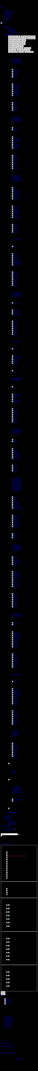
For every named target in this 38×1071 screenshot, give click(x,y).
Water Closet (15, 733)
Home (6, 10)
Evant (13, 772)
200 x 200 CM (16, 550)
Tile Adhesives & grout (24, 50)
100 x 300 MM (16, 548)
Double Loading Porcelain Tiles (17, 40)
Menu (3, 7)
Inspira (14, 771)
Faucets (21, 52)
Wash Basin (15, 731)
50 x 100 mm (16, 674)
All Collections (12, 812)
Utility (6, 18)
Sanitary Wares (13, 52)
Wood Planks (31, 38)
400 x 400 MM (16, 380)
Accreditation (12, 31)
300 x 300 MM (16, 378)
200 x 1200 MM (16, 614)
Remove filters (5, 844)
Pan (13, 736)
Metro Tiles (27, 48)
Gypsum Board (16, 787)
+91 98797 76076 (6, 1043)
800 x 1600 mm (16, 181)
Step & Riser (12, 50)
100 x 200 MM (16, 546)
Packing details (12, 822)
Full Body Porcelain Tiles (28, 36)
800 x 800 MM (16, 119)
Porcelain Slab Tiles (14, 36)
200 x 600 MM (16, 483)
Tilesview (11, 824)
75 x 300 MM (16, 545)
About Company (9, 11)
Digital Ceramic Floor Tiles (16, 46)
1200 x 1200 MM (17, 61)
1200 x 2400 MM (17, 62)
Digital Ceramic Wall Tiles (16, 48)
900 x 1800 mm (16, 59)
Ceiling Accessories (17, 792)
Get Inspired (8, 16)
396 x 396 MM (16, 431)
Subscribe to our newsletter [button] (9, 1052)
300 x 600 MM (16, 486)
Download (7, 15)
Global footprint (12, 33)
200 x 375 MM (16, 480)
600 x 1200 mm (16, 121)
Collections (7, 13)
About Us (11, 29)
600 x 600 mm (16, 117)
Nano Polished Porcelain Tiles (17, 42)
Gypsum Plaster (16, 789)
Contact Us (7, 20)
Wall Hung (15, 734)
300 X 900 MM (16, 490)
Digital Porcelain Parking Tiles (17, 44)
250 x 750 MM (16, 488)
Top (2, 996)
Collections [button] (7, 34)
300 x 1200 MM (16, 616)
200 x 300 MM (16, 478)
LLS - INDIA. (19, 1058)
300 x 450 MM (16, 485)
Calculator (11, 821)
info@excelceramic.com (8, 1046)
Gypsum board (29, 52)
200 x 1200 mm (16, 239)
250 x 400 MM (16, 481)
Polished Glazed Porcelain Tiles (17, 38)
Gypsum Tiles (16, 790)
